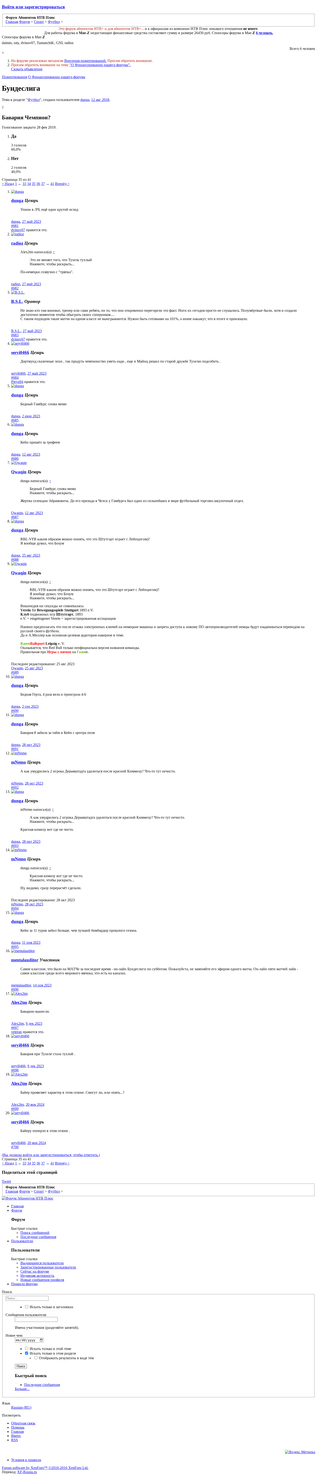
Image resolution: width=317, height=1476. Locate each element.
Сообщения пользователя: (26, 1315)
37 (43, 184)
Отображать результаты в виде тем (66, 1358)
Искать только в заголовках (51, 1307)
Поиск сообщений (34, 1233)
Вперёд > (62, 184)
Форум (16, 1210)
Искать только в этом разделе (52, 1353)
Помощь (17, 1427)
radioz (17, 243)
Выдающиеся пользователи (42, 1263)
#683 (15, 335)
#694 (15, 908)
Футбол (34, 100)
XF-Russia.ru (27, 1472)
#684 (15, 378)
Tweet (6, 1181)
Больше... (22, 1389)
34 (29, 184)
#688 (15, 559)
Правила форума (24, 1284)
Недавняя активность (37, 1276)
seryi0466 (20, 352)
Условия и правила (26, 1460)
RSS (14, 1440)
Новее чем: (14, 1335)
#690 (15, 711)
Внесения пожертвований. (85, 61)
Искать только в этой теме (50, 1349)
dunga (84, 100)
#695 (15, 947)
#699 (15, 1109)
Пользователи (22, 1241)
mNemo (18, 762)
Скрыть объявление (26, 69)
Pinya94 (17, 382)
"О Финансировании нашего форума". (100, 65)
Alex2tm (19, 1002)
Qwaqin (18, 471)
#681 (15, 226)
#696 (15, 989)
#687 (15, 517)
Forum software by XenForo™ (45, 1468)
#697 (15, 1028)
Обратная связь (23, 1423)
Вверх (16, 1436)
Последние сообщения (38, 1237)
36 (38, 184)
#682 (15, 288)
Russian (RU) (21, 1407)
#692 (15, 787)
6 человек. (264, 33)
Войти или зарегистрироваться (33, 6)
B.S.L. (17, 301)
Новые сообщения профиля (42, 1280)
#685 (15, 420)
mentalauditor (24, 959)
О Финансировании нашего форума (56, 77)
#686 (15, 459)
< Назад (8, 184)
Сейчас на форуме (34, 1271)
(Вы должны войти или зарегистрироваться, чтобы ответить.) (51, 1155)
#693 (15, 846)
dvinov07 (18, 230)
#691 (15, 749)
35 (34, 184)
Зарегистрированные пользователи (48, 1267)
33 (24, 184)
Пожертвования (14, 77)
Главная (17, 1206)
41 (52, 184)
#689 (15, 672)
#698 (15, 1070)
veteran (16, 1032)
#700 (15, 1147)
